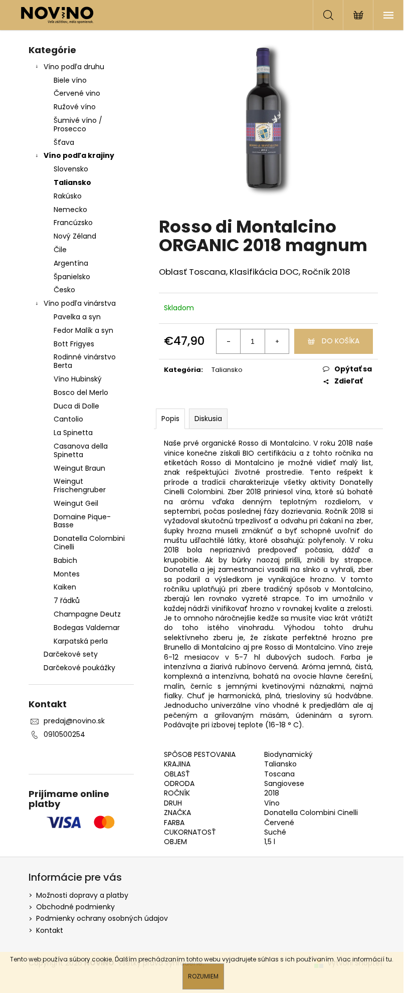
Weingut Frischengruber (80, 485)
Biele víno (70, 80)
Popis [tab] (170, 419)
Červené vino (77, 93)
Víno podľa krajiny (79, 155)
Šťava (64, 142)
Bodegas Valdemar (87, 628)
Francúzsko (73, 223)
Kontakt (49, 930)
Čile (60, 250)
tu (389, 959)
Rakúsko (68, 196)
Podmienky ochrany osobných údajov (102, 918)
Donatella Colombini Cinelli (89, 542)
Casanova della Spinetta (81, 450)
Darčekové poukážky (79, 668)
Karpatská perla (81, 641)
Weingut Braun (79, 468)
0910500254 (64, 734)
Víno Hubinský (78, 379)
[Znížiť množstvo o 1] (229, 341)
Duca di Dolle (76, 406)
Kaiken (65, 587)
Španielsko (72, 277)
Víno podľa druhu (74, 67)
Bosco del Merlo (81, 392)
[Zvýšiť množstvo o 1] (277, 341)
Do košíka (340, 341)
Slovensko (71, 169)
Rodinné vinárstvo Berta (85, 361)
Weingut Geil (76, 503)
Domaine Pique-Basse (82, 521)
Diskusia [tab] (208, 419)
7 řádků (67, 600)
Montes (67, 574)
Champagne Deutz (87, 614)
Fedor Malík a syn (83, 330)
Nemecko (70, 210)
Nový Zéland (75, 236)
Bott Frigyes (74, 344)
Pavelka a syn (77, 317)
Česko (64, 290)
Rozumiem (203, 976)
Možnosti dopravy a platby (82, 895)
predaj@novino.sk (74, 721)
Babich (65, 560)
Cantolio (68, 419)
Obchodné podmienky (75, 907)
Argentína (71, 263)
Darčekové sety (71, 654)
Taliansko (72, 182)
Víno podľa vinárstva (80, 303)
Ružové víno (75, 107)
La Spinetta (73, 433)
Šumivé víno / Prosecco (78, 124)
